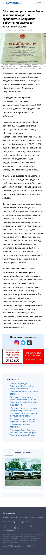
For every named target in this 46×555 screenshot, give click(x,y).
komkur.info (15, 538)
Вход (39, 3)
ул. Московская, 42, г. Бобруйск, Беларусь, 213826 (22, 517)
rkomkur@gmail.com (10, 530)
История (21, 30)
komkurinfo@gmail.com (29, 526)
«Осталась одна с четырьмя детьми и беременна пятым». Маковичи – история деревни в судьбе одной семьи (24, 412)
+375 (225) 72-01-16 (10, 526)
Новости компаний (23, 453)
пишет (37, 84)
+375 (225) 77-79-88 (10, 528)
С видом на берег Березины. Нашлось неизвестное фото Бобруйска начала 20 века (23, 433)
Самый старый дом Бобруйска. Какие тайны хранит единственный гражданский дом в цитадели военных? (24, 388)
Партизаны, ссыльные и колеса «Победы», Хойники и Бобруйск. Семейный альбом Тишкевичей (24, 401)
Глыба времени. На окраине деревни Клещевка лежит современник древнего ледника (23, 423)
